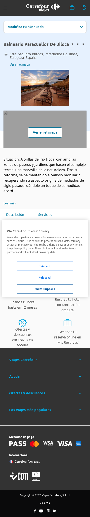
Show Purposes (45, 289)
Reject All (45, 277)
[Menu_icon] (5, 8)
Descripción (15, 214)
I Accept (45, 266)
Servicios (45, 214)
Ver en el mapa (20, 64)
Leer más (9, 203)
